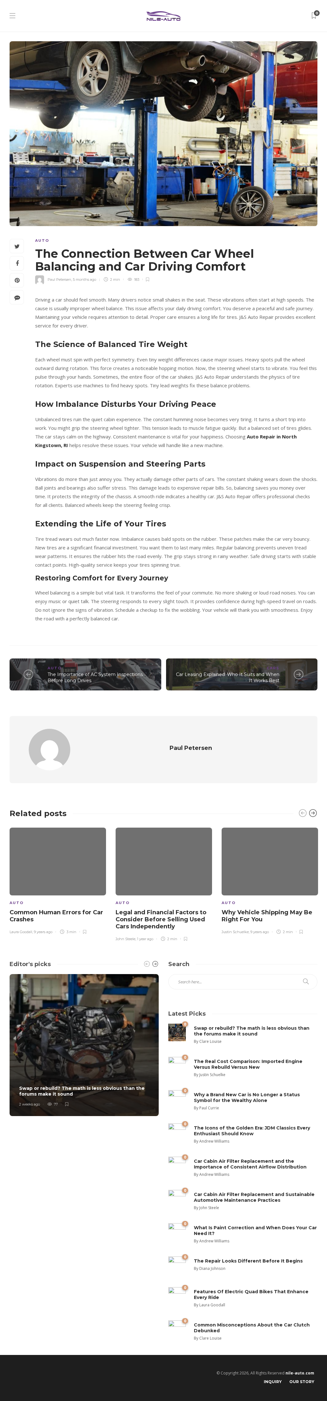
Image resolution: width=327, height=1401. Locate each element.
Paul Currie (209, 1108)
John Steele (125, 939)
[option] (58, 879)
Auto (42, 240)
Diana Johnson (212, 1268)
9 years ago (43, 932)
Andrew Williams (214, 1141)
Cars (273, 668)
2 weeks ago (29, 1104)
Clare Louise (210, 1041)
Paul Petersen (59, 279)
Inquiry (273, 1381)
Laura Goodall (21, 932)
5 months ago (84, 279)
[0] (177, 1032)
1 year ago (145, 939)
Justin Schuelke (235, 932)
